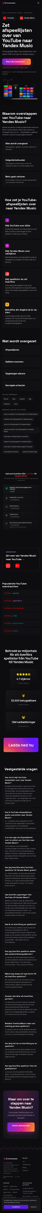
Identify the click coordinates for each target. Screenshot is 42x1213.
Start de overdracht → (16, 61)
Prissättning (26, 1164)
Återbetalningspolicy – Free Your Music (30, 1192)
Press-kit (25, 1170)
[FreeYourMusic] (9, 3)
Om (24, 1162)
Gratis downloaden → (21, 1127)
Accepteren (16, 1207)
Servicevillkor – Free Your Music (30, 1197)
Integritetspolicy (28, 1188)
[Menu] (38, 3)
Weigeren (34, 1207)
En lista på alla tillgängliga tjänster (9, 1196)
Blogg (24, 1167)
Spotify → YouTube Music (11, 1189)
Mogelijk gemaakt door (8, 1177)
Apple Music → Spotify (10, 1192)
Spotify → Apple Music (10, 1186)
